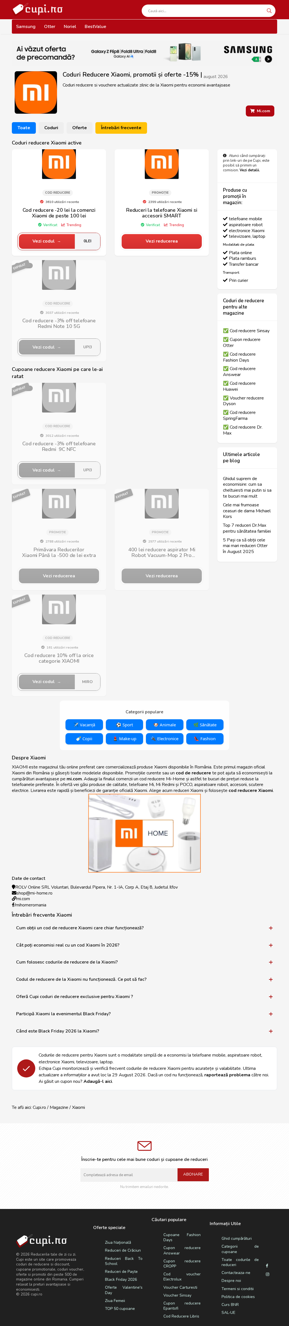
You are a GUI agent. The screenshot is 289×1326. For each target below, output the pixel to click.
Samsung (26, 26)
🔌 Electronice (164, 738)
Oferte (79, 128)
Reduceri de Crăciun (123, 1250)
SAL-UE (228, 1312)
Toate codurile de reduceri (240, 1262)
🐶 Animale (164, 724)
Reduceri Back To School (123, 1261)
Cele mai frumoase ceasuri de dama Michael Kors (247, 511)
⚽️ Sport (124, 724)
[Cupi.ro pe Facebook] (267, 1266)
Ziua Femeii (115, 1300)
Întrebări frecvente (121, 128)
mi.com (23, 899)
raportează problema (227, 1075)
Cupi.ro (39, 1107)
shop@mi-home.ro (34, 893)
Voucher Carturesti (180, 1287)
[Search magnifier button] (269, 11)
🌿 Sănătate (204, 724)
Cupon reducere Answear (182, 1250)
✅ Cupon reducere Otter (241, 343)
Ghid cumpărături (237, 1238)
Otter (49, 26)
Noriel (70, 26)
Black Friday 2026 (121, 1279)
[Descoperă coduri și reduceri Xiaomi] (59, 162)
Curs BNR (230, 1304)
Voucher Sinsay (177, 1295)
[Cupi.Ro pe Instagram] (267, 1275)
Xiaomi (78, 1107)
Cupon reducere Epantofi (182, 1306)
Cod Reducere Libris (181, 1316)
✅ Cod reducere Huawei (239, 386)
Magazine (59, 1107)
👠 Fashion (205, 738)
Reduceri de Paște (121, 1271)
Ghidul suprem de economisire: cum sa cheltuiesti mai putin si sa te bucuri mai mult (247, 487)
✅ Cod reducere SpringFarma (239, 416)
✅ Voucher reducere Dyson (243, 401)
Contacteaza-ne (236, 1272)
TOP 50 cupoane (120, 1308)
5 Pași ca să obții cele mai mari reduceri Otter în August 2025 (245, 546)
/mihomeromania (30, 905)
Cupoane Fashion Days (182, 1237)
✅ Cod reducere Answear (239, 372)
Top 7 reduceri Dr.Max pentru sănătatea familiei (247, 528)
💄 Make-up (124, 738)
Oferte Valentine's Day (123, 1290)
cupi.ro (36, 1294)
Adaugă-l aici (98, 1081)
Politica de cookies (238, 1296)
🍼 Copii (84, 738)
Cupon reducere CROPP (182, 1263)
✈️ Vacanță (84, 724)
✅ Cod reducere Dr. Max (242, 430)
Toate (23, 128)
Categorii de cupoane (240, 1249)
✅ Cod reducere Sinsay (246, 331)
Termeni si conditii (238, 1289)
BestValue (95, 26)
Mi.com (262, 111)
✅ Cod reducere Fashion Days (239, 357)
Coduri (51, 128)
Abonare (193, 1174)
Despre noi (231, 1280)
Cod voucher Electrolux (182, 1276)
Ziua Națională (118, 1242)
